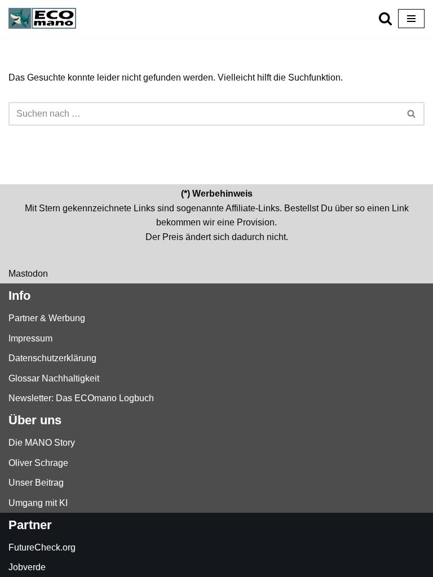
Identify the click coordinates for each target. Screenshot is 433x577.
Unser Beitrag (36, 482)
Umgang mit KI (38, 503)
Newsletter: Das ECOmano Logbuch (81, 398)
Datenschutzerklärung (52, 358)
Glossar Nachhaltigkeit (53, 378)
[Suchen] (385, 18)
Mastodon (28, 273)
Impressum (30, 338)
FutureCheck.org (42, 547)
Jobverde (27, 567)
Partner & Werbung (46, 318)
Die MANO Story (41, 442)
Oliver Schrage (38, 463)
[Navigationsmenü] (411, 18)
